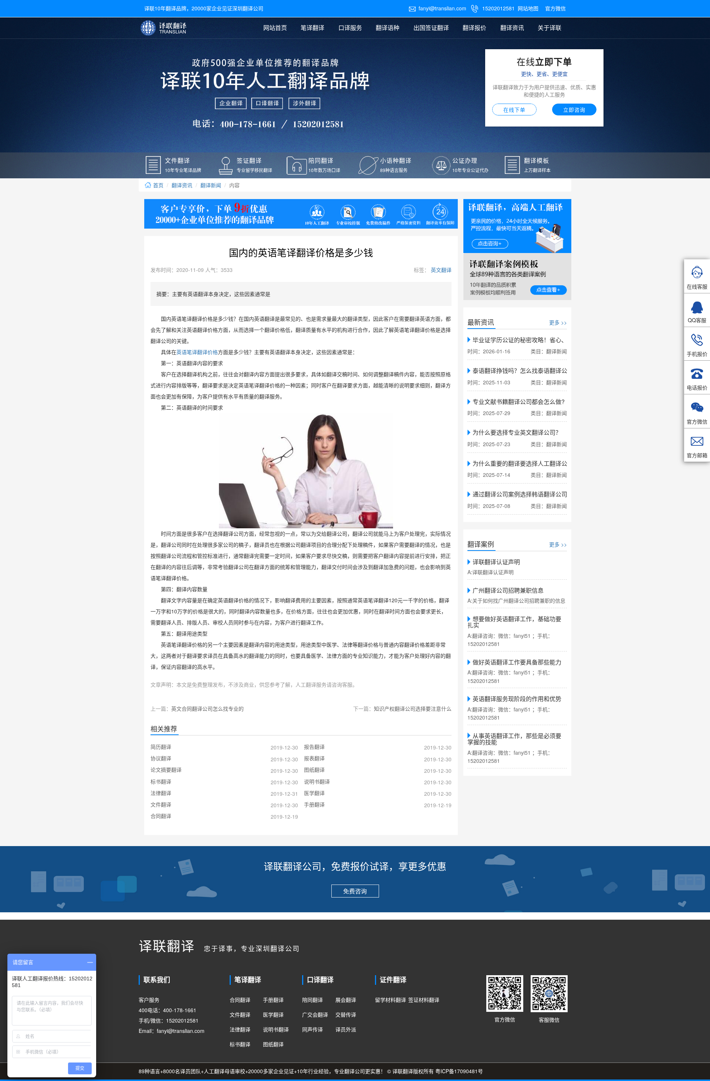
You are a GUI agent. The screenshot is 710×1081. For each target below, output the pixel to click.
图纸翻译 (273, 1044)
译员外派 (345, 1029)
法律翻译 (240, 1029)
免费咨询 (355, 891)
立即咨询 (574, 109)
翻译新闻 (210, 185)
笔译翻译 (312, 27)
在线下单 (514, 109)
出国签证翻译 (431, 27)
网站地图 (528, 8)
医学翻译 (273, 1014)
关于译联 (549, 27)
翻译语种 (387, 27)
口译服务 (350, 27)
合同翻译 (240, 999)
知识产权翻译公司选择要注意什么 (413, 708)
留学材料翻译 (390, 999)
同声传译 (312, 1029)
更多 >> (558, 322)
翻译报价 (474, 27)
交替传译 (345, 1014)
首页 (157, 185)
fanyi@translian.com (437, 8)
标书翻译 (240, 1044)
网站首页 (275, 27)
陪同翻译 (312, 999)
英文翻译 (440, 269)
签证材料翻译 (423, 999)
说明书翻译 (276, 1029)
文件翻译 (240, 1014)
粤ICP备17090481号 (459, 1071)
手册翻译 (273, 999)
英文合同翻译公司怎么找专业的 (207, 708)
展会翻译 (345, 999)
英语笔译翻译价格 (197, 352)
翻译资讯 (512, 27)
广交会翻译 (315, 1014)
